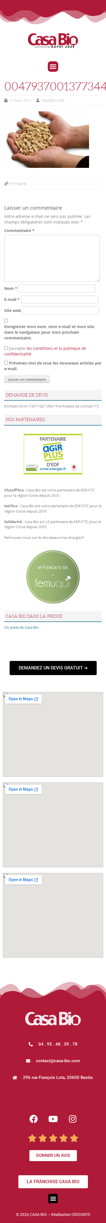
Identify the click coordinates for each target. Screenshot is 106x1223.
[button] (53, 66)
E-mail (12, 299)
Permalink (18, 183)
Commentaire (19, 230)
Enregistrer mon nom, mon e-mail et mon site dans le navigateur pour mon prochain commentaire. (49, 332)
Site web (12, 310)
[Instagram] (72, 1119)
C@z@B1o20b (53, 100)
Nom (10, 288)
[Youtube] (53, 1119)
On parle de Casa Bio (21, 627)
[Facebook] (33, 1119)
